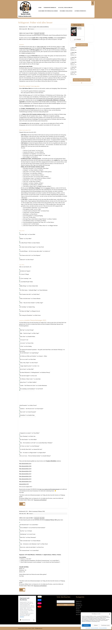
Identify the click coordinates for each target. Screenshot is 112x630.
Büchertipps (78, 605)
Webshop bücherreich (50, 7)
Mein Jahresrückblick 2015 (25, 479)
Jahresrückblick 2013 (24, 484)
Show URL (42, 33)
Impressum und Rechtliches (40, 500)
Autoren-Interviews (80, 10)
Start (39, 7)
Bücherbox (78, 603)
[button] (109, 613)
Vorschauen (78, 612)
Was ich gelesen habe (80, 614)
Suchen (65, 604)
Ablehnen (96, 625)
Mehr (22, 503)
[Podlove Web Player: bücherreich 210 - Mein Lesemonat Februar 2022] (43, 516)
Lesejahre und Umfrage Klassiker (48, 10)
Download (36, 33)
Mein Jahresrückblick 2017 (25, 473)
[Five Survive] (74, 31)
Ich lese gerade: (78, 24)
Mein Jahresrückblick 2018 (25, 471)
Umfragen (78, 610)
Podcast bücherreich (24, 16)
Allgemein (78, 601)
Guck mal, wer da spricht (65, 7)
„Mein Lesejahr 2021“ (42, 46)
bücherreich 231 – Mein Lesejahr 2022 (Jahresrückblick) (34, 26)
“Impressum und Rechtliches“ (40, 585)
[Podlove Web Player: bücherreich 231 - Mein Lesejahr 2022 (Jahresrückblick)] (43, 31)
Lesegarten (47, 188)
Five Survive (79, 27)
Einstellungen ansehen (105, 625)
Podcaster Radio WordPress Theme (24, 628)
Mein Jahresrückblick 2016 (25, 476)
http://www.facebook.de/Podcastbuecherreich (49, 489)
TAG (77, 608)
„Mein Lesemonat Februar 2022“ (49, 48)
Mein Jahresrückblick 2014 (25, 481)
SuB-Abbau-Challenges (66, 10)
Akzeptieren (86, 625)
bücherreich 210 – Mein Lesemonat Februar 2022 (32, 511)
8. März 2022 (23, 513)
